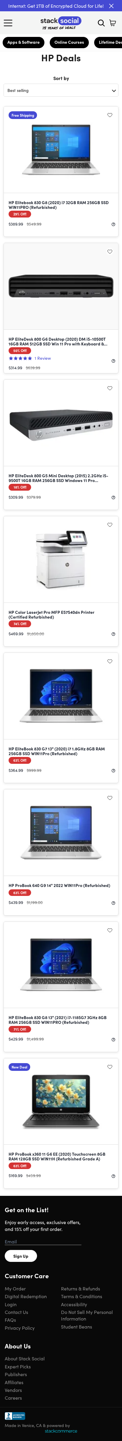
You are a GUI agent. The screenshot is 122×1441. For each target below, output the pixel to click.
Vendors (13, 1390)
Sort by (61, 78)
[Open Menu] (9, 23)
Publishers (16, 1374)
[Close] (111, 6)
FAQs (10, 1319)
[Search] (101, 23)
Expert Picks (18, 1366)
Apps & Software (23, 42)
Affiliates (14, 1382)
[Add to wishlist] (109, 114)
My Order (15, 1288)
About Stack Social (25, 1358)
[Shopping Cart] (112, 23)
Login (11, 1304)
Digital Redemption (26, 1296)
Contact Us (16, 1312)
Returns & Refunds (80, 1288)
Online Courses (69, 42)
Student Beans (76, 1326)
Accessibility (74, 1304)
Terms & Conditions (81, 1296)
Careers (13, 1397)
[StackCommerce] (61, 1431)
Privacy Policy (20, 1327)
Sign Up (20, 1256)
